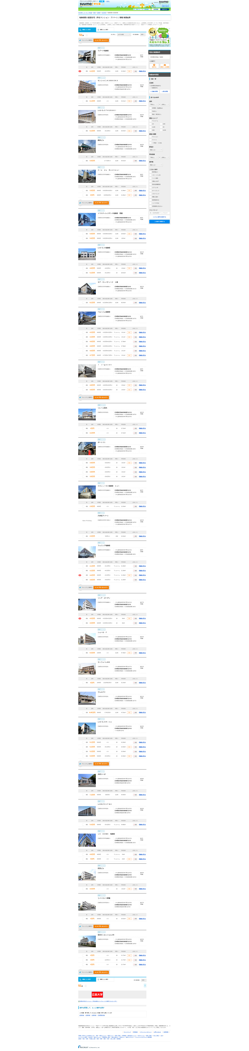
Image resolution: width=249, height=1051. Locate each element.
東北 (84, 1038)
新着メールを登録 (165, 65)
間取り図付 (155, 197)
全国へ (108, 1)
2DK (153, 130)
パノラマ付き (155, 203)
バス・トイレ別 (156, 175)
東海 (98, 1038)
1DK (164, 124)
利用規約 (135, 1032)
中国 (108, 1038)
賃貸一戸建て (118, 1035)
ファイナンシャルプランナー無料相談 (143, 1037)
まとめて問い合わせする (101, 40)
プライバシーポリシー (146, 1032)
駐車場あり (155, 172)
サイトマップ (165, 5)
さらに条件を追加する (160, 217)
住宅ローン (122, 1037)
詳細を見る (142, 71)
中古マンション (141, 1035)
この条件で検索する (159, 221)
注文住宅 (90, 1037)
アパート (154, 140)
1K (153, 124)
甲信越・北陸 (92, 1038)
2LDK (164, 130)
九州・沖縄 (112, 1038)
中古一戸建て (156, 1035)
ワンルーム (155, 121)
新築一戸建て (149, 1035)
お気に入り (137, 9)
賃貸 (94, 12)
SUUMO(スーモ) (162, 2)
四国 (105, 1038)
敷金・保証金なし (157, 114)
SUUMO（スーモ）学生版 (90, 5)
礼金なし (154, 111)
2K (163, 127)
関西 (101, 1038)
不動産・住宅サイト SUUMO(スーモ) (86, 1035)
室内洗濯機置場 (156, 184)
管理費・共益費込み (157, 108)
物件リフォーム (97, 1037)
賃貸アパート (111, 1035)
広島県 (98, 12)
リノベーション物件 (82, 1037)
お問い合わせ (165, 6)
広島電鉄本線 (101, 1015)
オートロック (155, 190)
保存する (154, 65)
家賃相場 (124, 1035)
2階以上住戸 (155, 181)
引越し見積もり (114, 1037)
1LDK (153, 127)
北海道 (79, 1038)
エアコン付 (155, 187)
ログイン (164, 9)
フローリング (155, 193)
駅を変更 (165, 91)
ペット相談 (155, 178)
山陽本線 (81, 1015)
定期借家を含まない (157, 206)
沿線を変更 (155, 91)
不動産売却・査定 (106, 1037)
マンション (155, 136)
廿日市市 (104, 12)
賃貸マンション (102, 1035)
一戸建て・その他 (157, 143)
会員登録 (155, 9)
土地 (162, 1035)
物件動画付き (155, 200)
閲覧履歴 (146, 9)
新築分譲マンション (132, 1035)
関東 (87, 1038)
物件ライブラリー (130, 1037)
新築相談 (119, 1038)
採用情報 (166, 1032)
